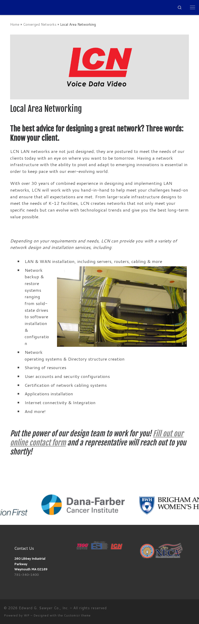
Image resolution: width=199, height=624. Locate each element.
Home (14, 24)
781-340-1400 (26, 574)
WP (27, 615)
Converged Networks (39, 24)
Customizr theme (77, 615)
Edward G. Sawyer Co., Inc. (44, 608)
